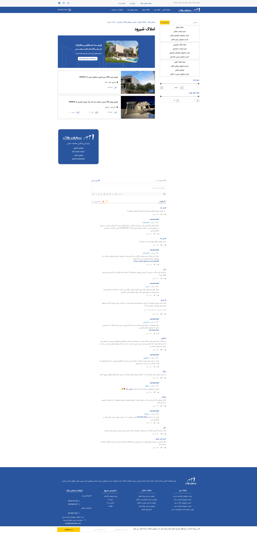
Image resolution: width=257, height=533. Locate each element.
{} (118, 194)
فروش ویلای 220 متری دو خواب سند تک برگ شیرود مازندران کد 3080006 (93, 102)
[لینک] (115, 194)
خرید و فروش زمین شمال (179, 39)
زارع (147, 286)
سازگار (147, 386)
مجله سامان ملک (146, 3)
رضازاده (146, 414)
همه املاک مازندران (179, 44)
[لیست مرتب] (104, 194)
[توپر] (93, 194)
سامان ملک (151, 22)
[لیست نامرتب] (107, 194)
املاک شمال (179, 27)
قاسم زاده (146, 222)
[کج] (96, 194)
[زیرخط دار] (98, 194)
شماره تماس (78, 148)
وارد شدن (94, 180)
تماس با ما (121, 3)
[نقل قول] (110, 194)
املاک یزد (183, 490)
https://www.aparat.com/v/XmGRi (146, 261)
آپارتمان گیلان (179, 70)
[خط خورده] (101, 194)
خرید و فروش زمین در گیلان (179, 74)
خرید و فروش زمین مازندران (179, 57)
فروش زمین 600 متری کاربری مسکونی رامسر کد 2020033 (98, 77)
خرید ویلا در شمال (180, 31)
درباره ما (132, 3)
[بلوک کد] (113, 194)
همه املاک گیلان (179, 62)
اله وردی (146, 322)
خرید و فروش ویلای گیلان (179, 66)
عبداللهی (146, 358)
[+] (121, 194)
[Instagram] (64, 3)
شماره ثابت (78, 155)
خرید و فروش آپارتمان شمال (179, 35)
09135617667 (154, 330)
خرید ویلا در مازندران (180, 49)
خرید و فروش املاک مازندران (126, 22)
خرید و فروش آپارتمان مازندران (179, 53)
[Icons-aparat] (68, 3)
